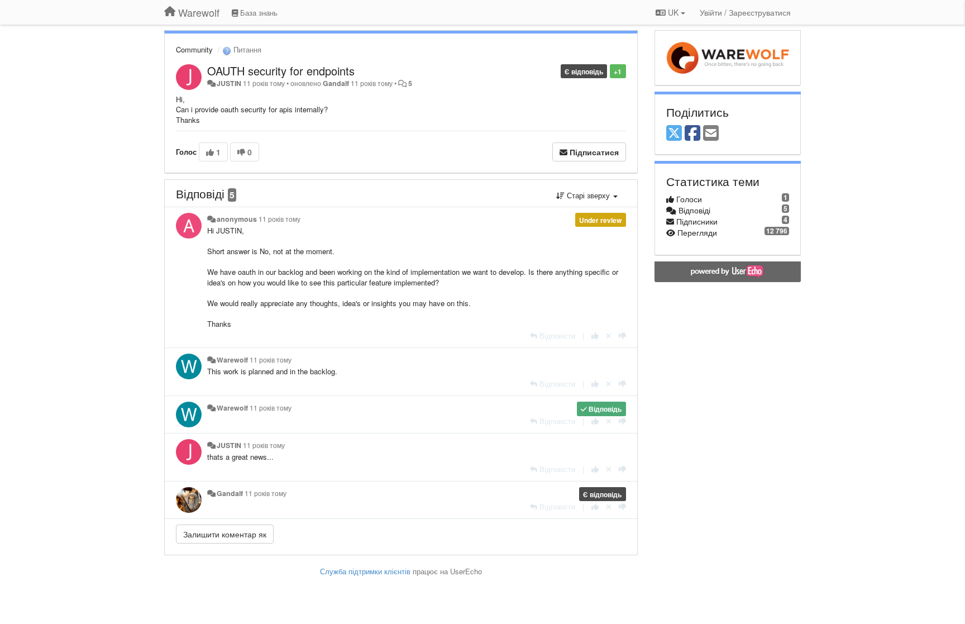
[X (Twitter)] (674, 133)
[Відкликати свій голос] (609, 335)
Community (194, 49)
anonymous (237, 219)
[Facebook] (692, 133)
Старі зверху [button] (588, 195)
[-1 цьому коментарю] (622, 335)
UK (673, 12)
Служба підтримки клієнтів (365, 571)
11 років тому (279, 219)
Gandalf (336, 83)
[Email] (711, 133)
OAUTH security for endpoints (281, 71)
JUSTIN (229, 83)
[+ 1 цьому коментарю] (595, 335)
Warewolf (232, 360)
